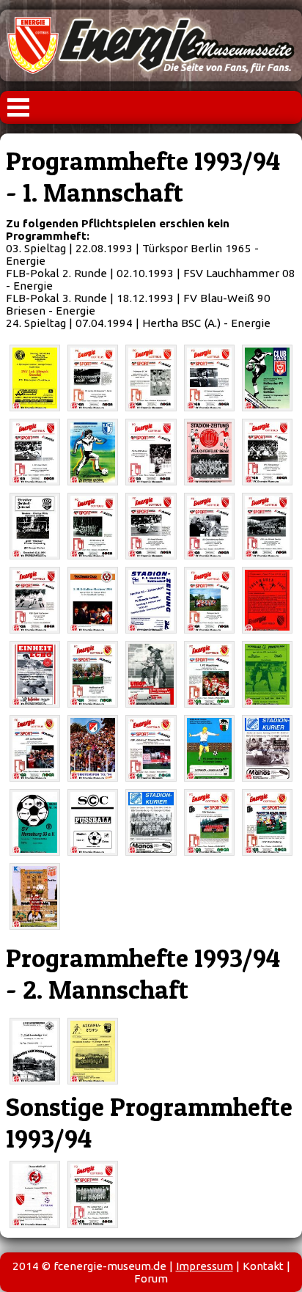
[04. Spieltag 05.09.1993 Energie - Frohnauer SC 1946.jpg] (150, 378)
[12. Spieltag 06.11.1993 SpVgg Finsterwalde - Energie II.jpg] (35, 1051)
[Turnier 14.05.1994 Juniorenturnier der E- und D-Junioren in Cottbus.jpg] (92, 1194)
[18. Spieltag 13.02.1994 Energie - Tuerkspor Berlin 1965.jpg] (209, 600)
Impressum (204, 1266)
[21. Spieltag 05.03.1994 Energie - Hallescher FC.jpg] (92, 674)
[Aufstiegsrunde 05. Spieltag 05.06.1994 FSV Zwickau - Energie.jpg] (35, 896)
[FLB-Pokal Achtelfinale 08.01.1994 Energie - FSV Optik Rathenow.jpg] (35, 600)
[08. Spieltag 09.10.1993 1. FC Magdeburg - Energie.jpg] (92, 452)
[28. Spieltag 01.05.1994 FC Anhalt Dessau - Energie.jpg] (209, 748)
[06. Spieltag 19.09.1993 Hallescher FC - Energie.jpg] (267, 378)
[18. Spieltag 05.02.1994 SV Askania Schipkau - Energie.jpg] (92, 1051)
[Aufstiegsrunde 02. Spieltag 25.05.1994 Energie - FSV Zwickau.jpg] (209, 822)
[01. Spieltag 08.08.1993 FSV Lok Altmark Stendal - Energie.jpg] (35, 378)
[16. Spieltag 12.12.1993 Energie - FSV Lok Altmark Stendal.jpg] (267, 526)
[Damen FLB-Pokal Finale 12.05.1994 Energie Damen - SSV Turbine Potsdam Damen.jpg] (35, 1194)
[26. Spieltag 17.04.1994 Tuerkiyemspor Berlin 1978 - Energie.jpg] (92, 748)
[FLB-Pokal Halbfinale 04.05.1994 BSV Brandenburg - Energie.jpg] (267, 748)
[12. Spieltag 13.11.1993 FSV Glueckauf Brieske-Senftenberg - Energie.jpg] (35, 526)
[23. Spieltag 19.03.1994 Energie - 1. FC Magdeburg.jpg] (209, 674)
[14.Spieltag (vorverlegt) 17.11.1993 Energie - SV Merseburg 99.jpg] (92, 526)
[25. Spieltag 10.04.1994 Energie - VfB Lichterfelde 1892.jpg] (35, 748)
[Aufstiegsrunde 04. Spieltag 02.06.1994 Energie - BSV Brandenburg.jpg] (267, 822)
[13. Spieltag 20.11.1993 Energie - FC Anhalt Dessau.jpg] (150, 526)
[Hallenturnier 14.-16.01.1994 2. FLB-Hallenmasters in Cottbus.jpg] (92, 600)
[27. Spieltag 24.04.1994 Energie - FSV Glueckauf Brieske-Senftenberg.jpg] (150, 748)
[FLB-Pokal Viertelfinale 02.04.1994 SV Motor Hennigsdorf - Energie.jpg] (267, 674)
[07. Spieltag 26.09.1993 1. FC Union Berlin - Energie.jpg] (35, 452)
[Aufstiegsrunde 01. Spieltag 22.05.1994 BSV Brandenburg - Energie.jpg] (150, 822)
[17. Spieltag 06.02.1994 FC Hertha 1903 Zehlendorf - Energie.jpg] (150, 600)
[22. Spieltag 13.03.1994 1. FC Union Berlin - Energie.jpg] (150, 674)
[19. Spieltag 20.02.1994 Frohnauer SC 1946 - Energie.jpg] (267, 600)
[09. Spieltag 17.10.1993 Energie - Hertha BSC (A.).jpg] (150, 452)
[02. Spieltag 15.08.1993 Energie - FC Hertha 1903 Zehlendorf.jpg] (92, 378)
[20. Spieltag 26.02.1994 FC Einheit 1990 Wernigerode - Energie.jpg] (35, 674)
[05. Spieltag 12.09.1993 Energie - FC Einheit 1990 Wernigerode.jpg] (209, 378)
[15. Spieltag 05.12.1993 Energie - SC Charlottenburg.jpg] (209, 526)
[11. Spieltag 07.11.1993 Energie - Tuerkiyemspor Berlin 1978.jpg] (267, 452)
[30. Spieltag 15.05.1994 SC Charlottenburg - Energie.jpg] (92, 822)
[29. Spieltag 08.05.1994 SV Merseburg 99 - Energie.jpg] (35, 822)
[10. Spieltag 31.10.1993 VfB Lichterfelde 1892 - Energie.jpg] (209, 452)
